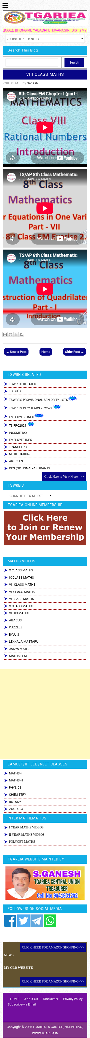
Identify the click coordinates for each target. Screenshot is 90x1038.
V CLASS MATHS (21, 606)
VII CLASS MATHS (22, 592)
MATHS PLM (18, 656)
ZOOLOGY (16, 809)
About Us (31, 999)
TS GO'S (15, 391)
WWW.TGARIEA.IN (45, 1033)
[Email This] (5, 334)
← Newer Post (16, 352)
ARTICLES (16, 461)
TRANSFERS (18, 447)
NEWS (9, 955)
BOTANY (15, 802)
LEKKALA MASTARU (23, 641)
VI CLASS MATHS (21, 599)
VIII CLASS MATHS (45, 74)
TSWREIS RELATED (22, 384)
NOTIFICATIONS (20, 454)
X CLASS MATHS (21, 570)
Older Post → (74, 352)
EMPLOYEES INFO (21, 417)
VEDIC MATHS (19, 613)
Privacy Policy (72, 999)
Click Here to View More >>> (64, 476)
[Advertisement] (45, 714)
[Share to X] (16, 334)
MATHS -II (16, 780)
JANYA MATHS (19, 649)
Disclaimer (50, 999)
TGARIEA (39, 1027)
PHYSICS (15, 787)
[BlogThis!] (10, 334)
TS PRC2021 (17, 425)
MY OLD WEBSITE (18, 967)
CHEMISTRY (17, 794)
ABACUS (15, 620)
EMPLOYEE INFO (20, 440)
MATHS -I (15, 773)
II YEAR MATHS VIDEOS (26, 834)
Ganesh (32, 83)
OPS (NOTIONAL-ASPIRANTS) (30, 468)
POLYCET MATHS (22, 841)
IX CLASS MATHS (21, 577)
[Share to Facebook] (21, 334)
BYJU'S (14, 634)
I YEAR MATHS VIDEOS (26, 827)
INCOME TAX (18, 433)
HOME (14, 999)
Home (46, 352)
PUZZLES (15, 627)
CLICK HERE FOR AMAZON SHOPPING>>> (53, 947)
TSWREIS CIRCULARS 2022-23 (30, 408)
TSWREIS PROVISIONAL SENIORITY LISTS (38, 400)
